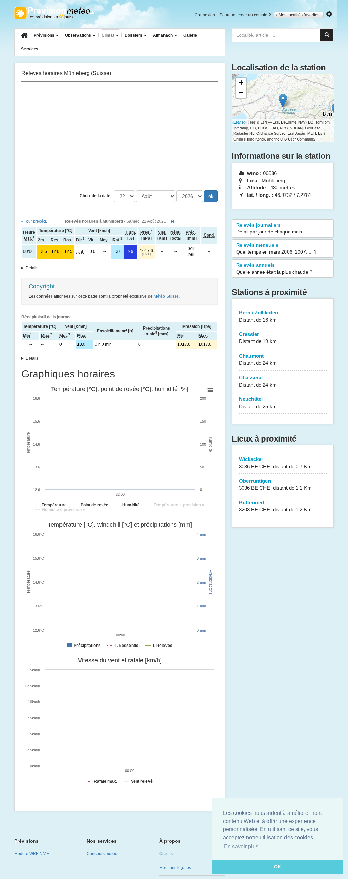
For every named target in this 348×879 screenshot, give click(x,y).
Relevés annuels (274, 268)
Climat (108, 35)
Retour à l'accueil (54, 13)
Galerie (190, 35)
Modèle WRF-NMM (32, 853)
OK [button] (277, 866)
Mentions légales (175, 867)
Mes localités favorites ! (300, 15)
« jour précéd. (34, 221)
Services (29, 49)
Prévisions (44, 35)
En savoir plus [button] (241, 846)
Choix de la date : (96, 196)
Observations (78, 35)
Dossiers (134, 35)
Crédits (166, 853)
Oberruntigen (275, 484)
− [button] (241, 93)
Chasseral (258, 381)
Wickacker (275, 462)
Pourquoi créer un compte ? (245, 15)
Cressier (258, 337)
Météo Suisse (166, 296)
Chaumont (258, 359)
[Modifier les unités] (329, 14)
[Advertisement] (119, 136)
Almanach (163, 35)
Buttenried (275, 506)
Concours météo (102, 853)
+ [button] (241, 82)
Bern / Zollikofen (258, 316)
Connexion (205, 15)
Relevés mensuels (276, 248)
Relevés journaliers (269, 228)
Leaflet (239, 122)
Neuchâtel (258, 402)
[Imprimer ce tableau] (172, 221)
